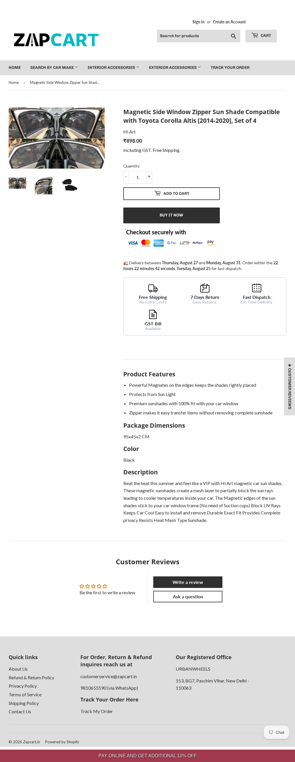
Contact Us (20, 711)
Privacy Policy (23, 686)
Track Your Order (230, 67)
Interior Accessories (112, 67)
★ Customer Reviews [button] (289, 386)
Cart (265, 35)
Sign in (198, 22)
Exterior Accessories (173, 67)
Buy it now (171, 215)
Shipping (170, 150)
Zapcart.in (31, 742)
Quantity (131, 165)
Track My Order (96, 711)
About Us (18, 669)
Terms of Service (25, 694)
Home (15, 67)
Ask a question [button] (188, 596)
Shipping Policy (24, 703)
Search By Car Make (52, 67)
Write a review (188, 582)
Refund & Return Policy (31, 677)
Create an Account (229, 22)
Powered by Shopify (62, 742)
